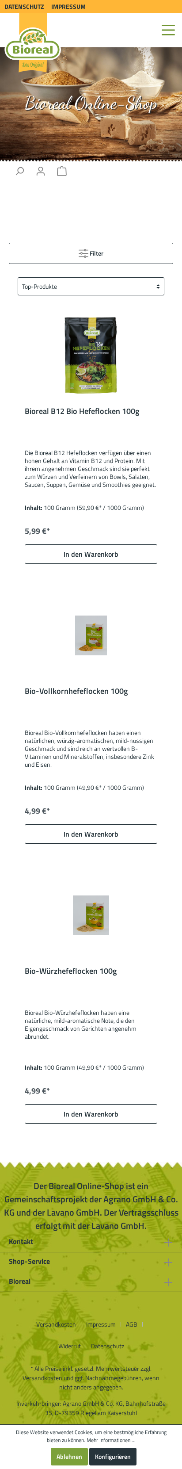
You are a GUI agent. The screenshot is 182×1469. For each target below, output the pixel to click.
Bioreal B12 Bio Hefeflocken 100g (82, 411)
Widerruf (69, 1345)
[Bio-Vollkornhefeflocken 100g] (91, 635)
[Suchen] (19, 171)
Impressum (68, 6)
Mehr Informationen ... (111, 1440)
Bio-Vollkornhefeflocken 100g (76, 691)
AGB (131, 1324)
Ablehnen (69, 1456)
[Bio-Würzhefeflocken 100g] (91, 915)
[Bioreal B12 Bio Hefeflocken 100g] (91, 355)
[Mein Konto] (40, 171)
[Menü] (168, 30)
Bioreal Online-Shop (91, 102)
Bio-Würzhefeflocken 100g (71, 971)
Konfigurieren (113, 1456)
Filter (95, 253)
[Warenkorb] (61, 171)
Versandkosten (56, 1324)
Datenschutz (24, 6)
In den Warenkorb (91, 554)
